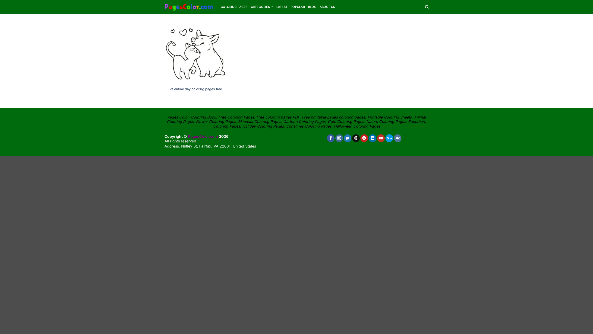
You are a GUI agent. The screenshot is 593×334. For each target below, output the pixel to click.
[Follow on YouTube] (381, 138)
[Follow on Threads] (356, 138)
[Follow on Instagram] (339, 138)
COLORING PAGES (234, 7)
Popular (298, 7)
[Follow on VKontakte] (398, 138)
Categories (260, 7)
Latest (282, 7)
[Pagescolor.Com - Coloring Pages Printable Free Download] (189, 7)
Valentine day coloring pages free (196, 89)
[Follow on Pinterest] (364, 138)
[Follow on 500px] (389, 138)
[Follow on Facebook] (331, 138)
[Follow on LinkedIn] (372, 138)
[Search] (427, 7)
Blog (312, 7)
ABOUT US (327, 7)
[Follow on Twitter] (347, 138)
